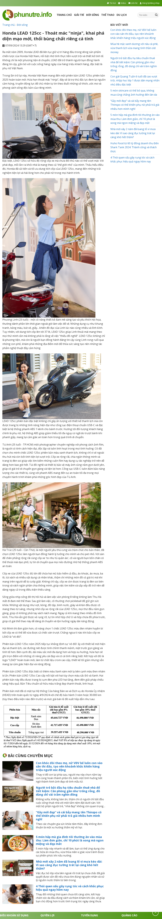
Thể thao (107, 15)
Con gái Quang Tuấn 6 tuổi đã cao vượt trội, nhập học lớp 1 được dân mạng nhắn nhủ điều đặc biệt (134, 80)
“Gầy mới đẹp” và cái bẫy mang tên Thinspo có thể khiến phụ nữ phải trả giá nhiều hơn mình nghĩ (69, 815)
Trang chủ (64, 15)
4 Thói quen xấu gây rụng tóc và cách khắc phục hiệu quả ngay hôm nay (70, 888)
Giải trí (79, 15)
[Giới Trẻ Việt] (27, 15)
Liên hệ (134, 3)
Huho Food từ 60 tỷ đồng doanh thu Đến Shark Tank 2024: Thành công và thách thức (134, 147)
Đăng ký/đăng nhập (151, 3)
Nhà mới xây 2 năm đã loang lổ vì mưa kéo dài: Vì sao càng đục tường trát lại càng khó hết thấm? (69, 865)
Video (123, 3)
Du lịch (122, 15)
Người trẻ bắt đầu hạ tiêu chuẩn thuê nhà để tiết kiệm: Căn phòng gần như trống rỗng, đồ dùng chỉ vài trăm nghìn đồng (68, 791)
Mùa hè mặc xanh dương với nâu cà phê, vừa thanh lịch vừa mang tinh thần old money (134, 48)
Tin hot (113, 3)
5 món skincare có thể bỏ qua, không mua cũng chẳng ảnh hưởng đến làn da (133, 92)
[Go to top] (155, 913)
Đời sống (92, 15)
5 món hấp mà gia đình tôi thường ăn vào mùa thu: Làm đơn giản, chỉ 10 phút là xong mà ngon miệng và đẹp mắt (69, 840)
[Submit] (156, 15)
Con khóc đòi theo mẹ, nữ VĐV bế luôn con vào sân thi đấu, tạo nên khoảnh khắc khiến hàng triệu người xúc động (69, 766)
